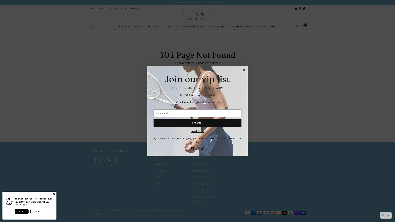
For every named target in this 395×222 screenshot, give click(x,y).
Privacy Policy (21, 204)
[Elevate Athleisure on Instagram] (197, 148)
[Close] (244, 70)
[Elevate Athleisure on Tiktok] (202, 148)
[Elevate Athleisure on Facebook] (192, 148)
